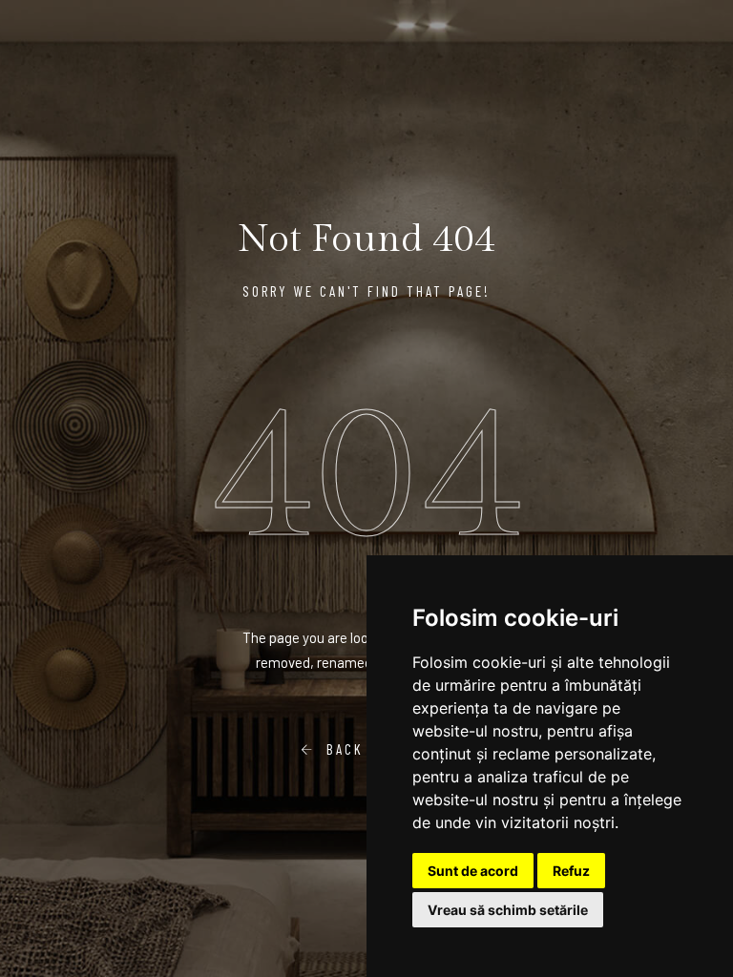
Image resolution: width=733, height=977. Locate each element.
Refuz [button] (571, 871)
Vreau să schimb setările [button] (508, 910)
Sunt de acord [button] (473, 871)
